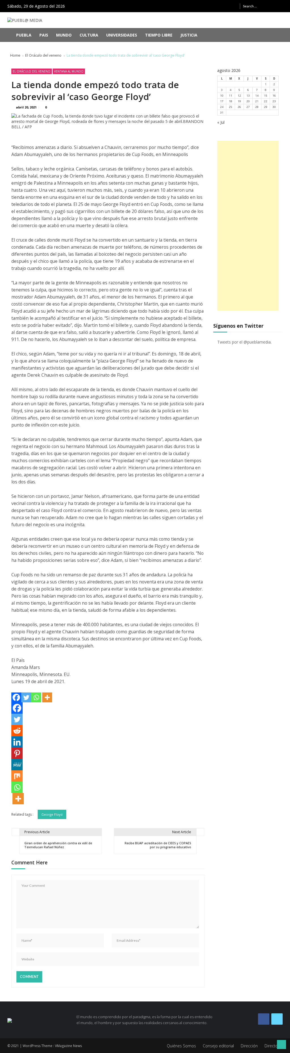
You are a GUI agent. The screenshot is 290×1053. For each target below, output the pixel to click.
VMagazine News (68, 1045)
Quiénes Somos (181, 1045)
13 (248, 95)
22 (265, 101)
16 (274, 95)
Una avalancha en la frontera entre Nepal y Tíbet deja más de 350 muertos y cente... (113, 47)
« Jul (221, 122)
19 (239, 101)
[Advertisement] (248, 226)
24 (221, 107)
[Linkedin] (17, 742)
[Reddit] (17, 730)
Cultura (89, 35)
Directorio (274, 1045)
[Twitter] (26, 697)
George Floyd (52, 814)
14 (257, 95)
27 (248, 107)
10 (221, 95)
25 (230, 107)
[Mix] (17, 776)
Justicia (188, 35)
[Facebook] (16, 697)
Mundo (64, 35)
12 (239, 95)
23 (274, 101)
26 (239, 107)
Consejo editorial (218, 1045)
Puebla (23, 35)
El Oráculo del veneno (31, 71)
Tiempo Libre (158, 35)
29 (265, 107)
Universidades (121, 35)
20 (248, 101)
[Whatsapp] (36, 697)
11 (230, 95)
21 (257, 101)
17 (221, 101)
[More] (47, 697)
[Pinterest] (17, 753)
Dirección (249, 1045)
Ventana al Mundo (69, 71)
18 (230, 101)
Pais (43, 35)
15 (265, 95)
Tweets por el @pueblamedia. (244, 342)
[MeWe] (17, 764)
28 (257, 107)
